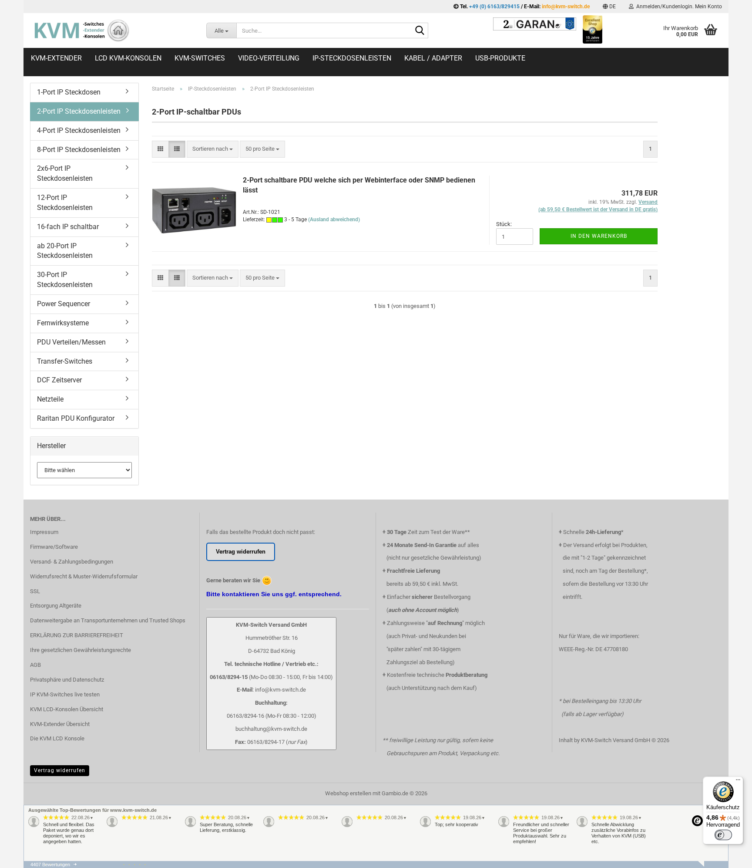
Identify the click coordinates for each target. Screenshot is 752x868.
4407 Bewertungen (50, 864)
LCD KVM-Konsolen (128, 58)
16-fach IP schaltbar (68, 227)
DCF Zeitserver (59, 380)
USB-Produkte (500, 58)
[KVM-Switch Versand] (111, 30)
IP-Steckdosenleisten (351, 58)
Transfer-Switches (64, 361)
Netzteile (50, 399)
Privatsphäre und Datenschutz (67, 679)
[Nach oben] (728, 866)
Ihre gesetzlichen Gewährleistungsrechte (80, 650)
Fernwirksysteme (63, 323)
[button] (609, 6)
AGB (35, 665)
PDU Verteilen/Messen (71, 342)
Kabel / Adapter (433, 58)
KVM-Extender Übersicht (60, 724)
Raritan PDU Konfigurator (75, 418)
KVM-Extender (56, 58)
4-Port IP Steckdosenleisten (79, 130)
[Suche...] (420, 31)
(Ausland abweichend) (334, 219)
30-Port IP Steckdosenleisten (65, 279)
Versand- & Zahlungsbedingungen (71, 561)
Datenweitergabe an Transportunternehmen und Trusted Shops (107, 620)
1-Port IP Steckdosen (69, 92)
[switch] (723, 835)
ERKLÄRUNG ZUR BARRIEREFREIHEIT (76, 635)
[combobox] (212, 149)
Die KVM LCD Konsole (57, 738)
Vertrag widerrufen (59, 770)
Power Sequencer (63, 304)
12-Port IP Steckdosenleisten (65, 202)
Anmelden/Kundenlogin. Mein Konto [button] (678, 6)
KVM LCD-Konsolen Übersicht (66, 709)
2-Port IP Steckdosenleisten (79, 111)
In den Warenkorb (599, 236)
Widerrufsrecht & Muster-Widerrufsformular (84, 576)
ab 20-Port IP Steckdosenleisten (65, 251)
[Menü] (738, 782)
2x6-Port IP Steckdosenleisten (65, 173)
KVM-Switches (200, 58)
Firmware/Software (54, 547)
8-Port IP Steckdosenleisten (79, 149)
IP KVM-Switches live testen (65, 694)
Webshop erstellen (348, 793)
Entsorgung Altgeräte (55, 605)
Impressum (44, 532)
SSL (35, 591)
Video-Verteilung (268, 58)
